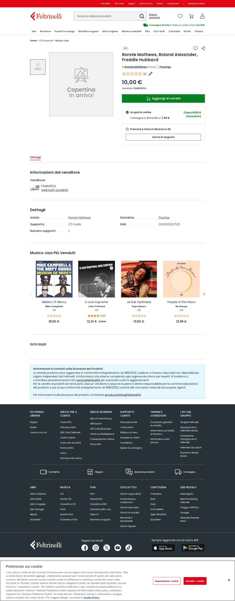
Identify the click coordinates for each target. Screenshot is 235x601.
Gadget (184, 512)
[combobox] (110, 16)
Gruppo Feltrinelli (189, 422)
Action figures (128, 526)
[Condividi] (203, 48)
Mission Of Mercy (54, 302)
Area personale (128, 422)
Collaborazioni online (102, 439)
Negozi (131, 3)
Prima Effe (95, 444)
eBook (33, 514)
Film (92, 493)
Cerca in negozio (163, 137)
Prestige (165, 67)
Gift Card (119, 3)
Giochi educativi (129, 507)
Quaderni (155, 519)
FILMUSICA (140, 88)
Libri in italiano (38, 493)
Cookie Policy (92, 597)
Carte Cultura (67, 437)
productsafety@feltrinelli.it (123, 395)
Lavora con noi (38, 432)
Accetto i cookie (195, 581)
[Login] (202, 16)
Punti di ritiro (146, 3)
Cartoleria (156, 493)
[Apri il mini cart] (191, 16)
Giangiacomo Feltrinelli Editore (189, 429)
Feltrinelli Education (191, 447)
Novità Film (96, 498)
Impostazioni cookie (166, 581)
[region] (117, 580)
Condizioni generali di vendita (161, 424)
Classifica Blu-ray (100, 509)
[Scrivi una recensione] (150, 73)
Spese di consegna (131, 447)
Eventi (160, 3)
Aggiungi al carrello (166, 98)
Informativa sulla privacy (160, 440)
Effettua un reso (129, 432)
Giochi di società (129, 512)
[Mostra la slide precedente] (30, 294)
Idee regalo (186, 493)
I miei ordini (126, 427)
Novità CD (65, 498)
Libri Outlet (35, 498)
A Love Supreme (96, 302)
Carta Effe (65, 422)
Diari (152, 498)
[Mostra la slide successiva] (204, 294)
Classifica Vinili (68, 519)
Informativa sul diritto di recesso (162, 432)
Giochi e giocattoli (130, 493)
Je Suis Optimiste (139, 302)
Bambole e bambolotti (126, 519)
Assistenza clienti (196, 3)
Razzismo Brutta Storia (189, 454)
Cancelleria (156, 509)
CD (62, 493)
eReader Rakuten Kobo (189, 519)
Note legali (38, 344)
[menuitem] (34, 31)
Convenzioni (173, 3)
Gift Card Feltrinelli (70, 432)
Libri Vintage (37, 509)
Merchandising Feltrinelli (188, 500)
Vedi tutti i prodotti (54, 190)
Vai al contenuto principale (45, 3)
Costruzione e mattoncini (127, 500)
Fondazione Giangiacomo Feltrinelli (188, 439)
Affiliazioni (96, 423)
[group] (161, 25)
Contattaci (126, 442)
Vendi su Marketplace (102, 433)
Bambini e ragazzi (100, 519)
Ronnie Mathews (136, 67)
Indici (63, 453)
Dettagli (35, 157)
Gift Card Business (100, 428)
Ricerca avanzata (154, 16)
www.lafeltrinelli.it (88, 380)
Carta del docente (70, 442)
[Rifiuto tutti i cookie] (229, 580)
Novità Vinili (66, 514)
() (145, 73)
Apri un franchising (100, 418)
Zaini (153, 504)
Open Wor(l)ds (158, 514)
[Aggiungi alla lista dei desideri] (195, 48)
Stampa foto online (71, 458)
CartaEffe (105, 3)
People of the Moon (181, 302)
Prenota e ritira (68, 427)
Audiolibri (35, 519)
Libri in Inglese (38, 504)
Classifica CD (68, 504)
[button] (142, 16)
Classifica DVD (98, 504)
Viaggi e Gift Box (189, 507)
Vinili (62, 509)
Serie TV (94, 514)
